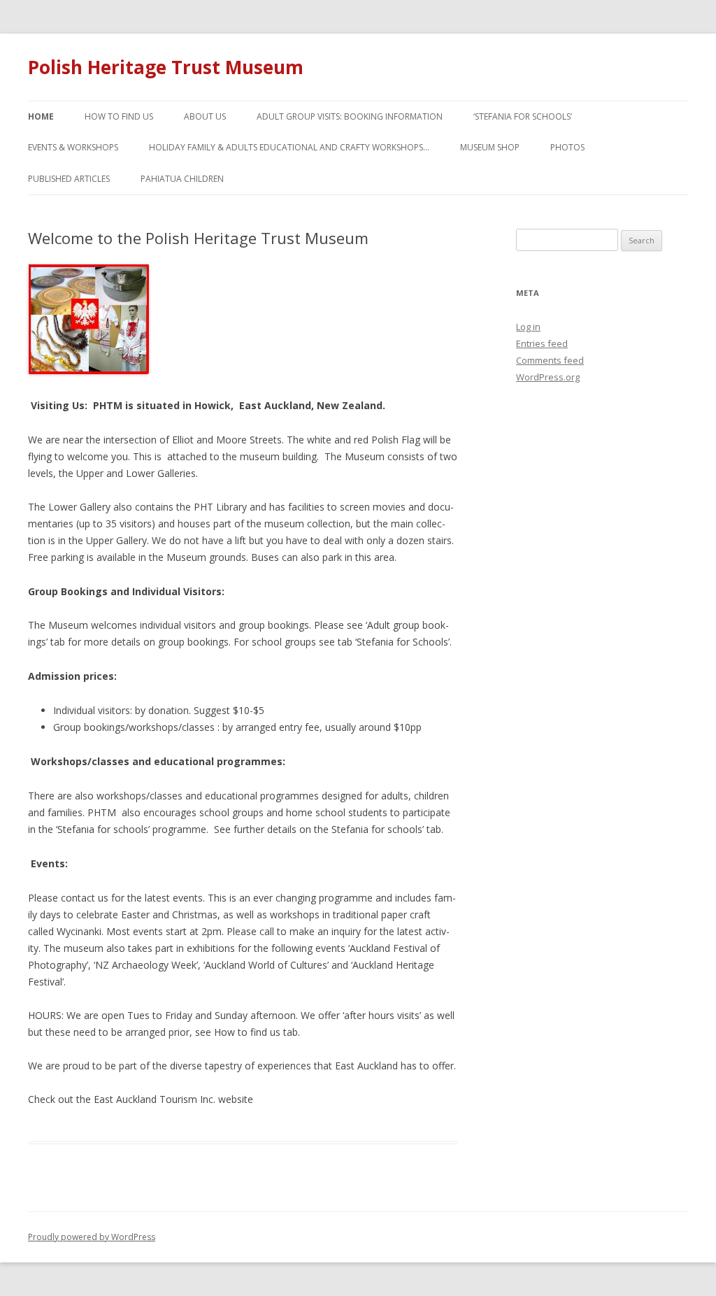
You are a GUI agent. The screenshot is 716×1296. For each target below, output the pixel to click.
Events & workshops (73, 147)
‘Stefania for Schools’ (522, 116)
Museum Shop (490, 147)
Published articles (69, 179)
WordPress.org (548, 377)
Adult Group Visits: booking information (350, 116)
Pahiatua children (182, 179)
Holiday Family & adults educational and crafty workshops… (289, 147)
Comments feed (550, 360)
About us (205, 116)
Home (41, 116)
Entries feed (542, 343)
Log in (528, 326)
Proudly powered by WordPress (91, 1237)
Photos (567, 147)
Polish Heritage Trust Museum (165, 67)
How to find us (119, 116)
